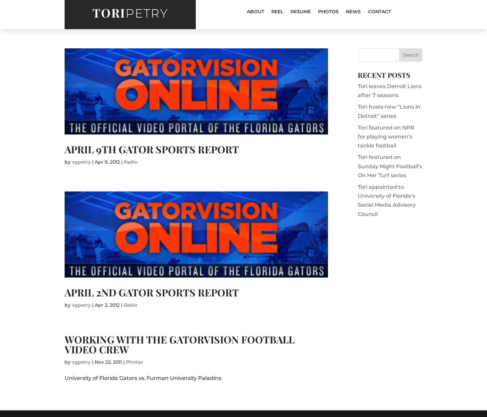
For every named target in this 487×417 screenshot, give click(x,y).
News (353, 12)
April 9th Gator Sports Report (152, 149)
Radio (130, 162)
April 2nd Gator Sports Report (152, 292)
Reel (277, 12)
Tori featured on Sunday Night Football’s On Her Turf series (390, 166)
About (255, 12)
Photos (328, 12)
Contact (379, 12)
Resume (301, 12)
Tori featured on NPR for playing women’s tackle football (386, 137)
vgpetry (81, 162)
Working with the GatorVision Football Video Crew (180, 344)
